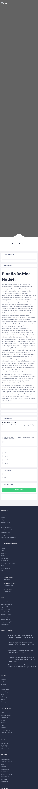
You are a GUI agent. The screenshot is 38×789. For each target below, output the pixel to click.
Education (3, 722)
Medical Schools (5, 522)
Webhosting (4, 779)
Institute (3, 517)
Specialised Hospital (6, 604)
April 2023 (3, 748)
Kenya (2, 550)
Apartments (4, 679)
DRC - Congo (4, 558)
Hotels (2, 712)
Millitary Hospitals (6, 614)
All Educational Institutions (8, 537)
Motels (3, 694)
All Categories (4, 624)
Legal (2, 764)
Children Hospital (5, 619)
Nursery (3, 535)
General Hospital (5, 617)
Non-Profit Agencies (6, 732)
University (3, 515)
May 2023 (3, 746)
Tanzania (3, 553)
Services (3, 720)
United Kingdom (5, 568)
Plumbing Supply (5, 769)
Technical (3, 525)
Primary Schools (5, 532)
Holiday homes (5, 689)
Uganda (3, 548)
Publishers (3, 766)
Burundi (3, 565)
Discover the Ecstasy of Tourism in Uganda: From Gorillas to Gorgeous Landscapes (21, 659)
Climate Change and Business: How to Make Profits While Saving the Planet (22, 666)
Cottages (3, 684)
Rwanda (3, 555)
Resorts (3, 699)
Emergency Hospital (6, 622)
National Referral (5, 602)
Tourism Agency (5, 759)
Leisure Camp (4, 692)
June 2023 (3, 743)
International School (6, 530)
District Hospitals (5, 609)
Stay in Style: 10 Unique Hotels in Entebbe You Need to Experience (20, 636)
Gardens (3, 687)
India (2, 570)
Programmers (4, 771)
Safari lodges (4, 697)
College (3, 520)
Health (2, 725)
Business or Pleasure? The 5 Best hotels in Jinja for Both (20, 651)
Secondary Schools (6, 527)
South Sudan (4, 560)
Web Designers (5, 776)
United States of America (8, 563)
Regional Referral (5, 607)
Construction (4, 717)
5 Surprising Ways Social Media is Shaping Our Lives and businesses (21, 644)
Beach (2, 682)
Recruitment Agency (6, 774)
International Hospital (7, 612)
